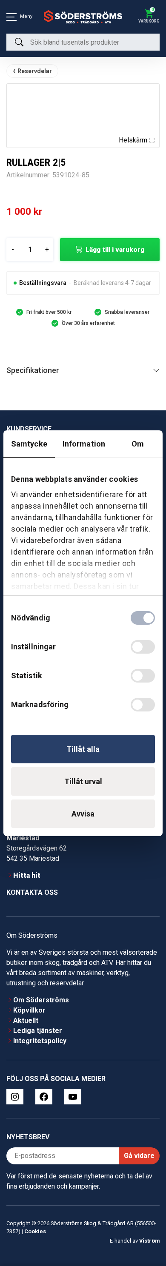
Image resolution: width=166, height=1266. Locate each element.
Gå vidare (139, 1156)
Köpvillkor (29, 1010)
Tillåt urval (83, 781)
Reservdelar (34, 71)
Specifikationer (32, 370)
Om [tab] (138, 443)
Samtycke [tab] (29, 443)
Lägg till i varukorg (115, 249)
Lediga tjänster (37, 1031)
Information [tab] (84, 443)
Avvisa (83, 813)
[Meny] (11, 17)
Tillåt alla (83, 749)
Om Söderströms (41, 1000)
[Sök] (19, 42)
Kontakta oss (32, 892)
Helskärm (133, 140)
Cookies (35, 1231)
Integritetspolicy (39, 1041)
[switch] (143, 647)
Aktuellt (25, 1020)
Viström (149, 1241)
